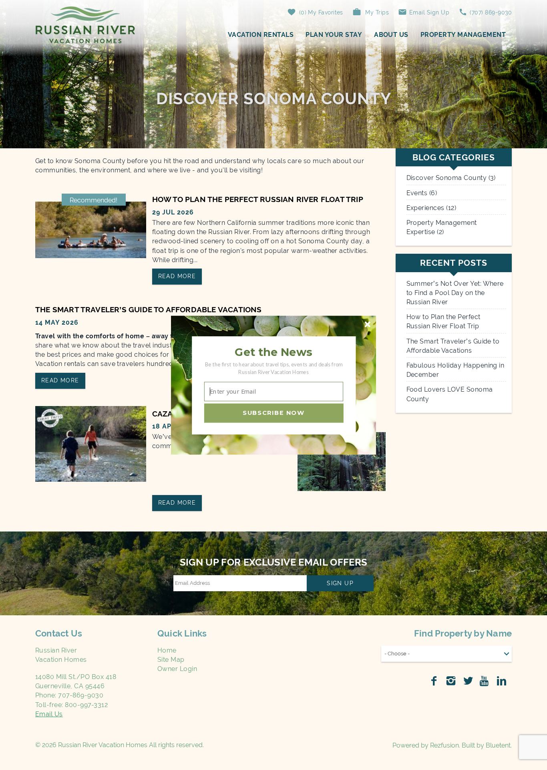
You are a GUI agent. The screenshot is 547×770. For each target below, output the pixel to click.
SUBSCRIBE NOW (274, 412)
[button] (273, 352)
